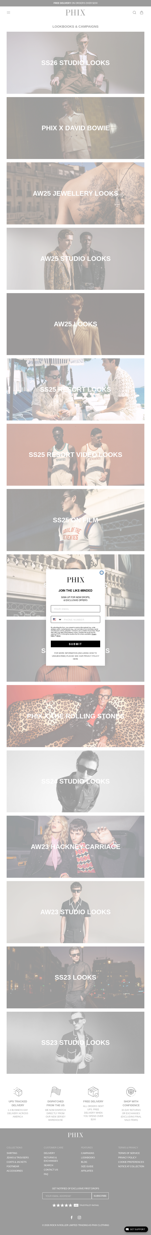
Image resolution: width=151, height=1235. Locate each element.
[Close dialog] (101, 572)
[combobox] (56, 619)
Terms (58, 636)
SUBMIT (75, 644)
